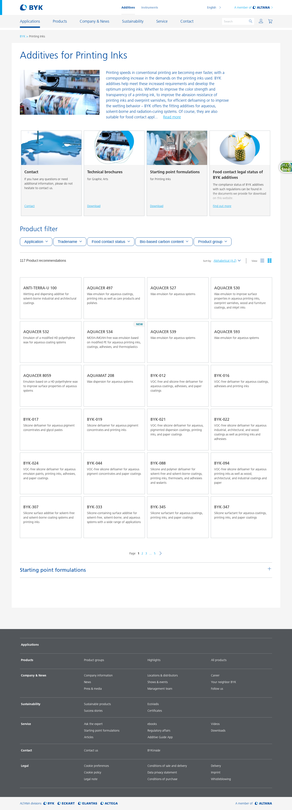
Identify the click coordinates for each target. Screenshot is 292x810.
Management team (159, 689)
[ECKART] (66, 803)
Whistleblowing (221, 779)
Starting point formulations (101, 730)
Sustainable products (97, 704)
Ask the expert (93, 724)
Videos (215, 724)
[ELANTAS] (87, 803)
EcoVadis (153, 704)
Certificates (154, 711)
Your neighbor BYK (223, 682)
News (87, 682)
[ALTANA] (263, 803)
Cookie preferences (96, 766)
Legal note (90, 779)
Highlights (153, 660)
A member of (243, 7)
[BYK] (48, 803)
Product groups (94, 660)
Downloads (218, 730)
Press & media (93, 689)
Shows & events (157, 682)
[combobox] (74, 313)
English (211, 7)
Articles (88, 737)
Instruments (149, 7)
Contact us (91, 750)
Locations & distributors (162, 675)
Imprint (215, 772)
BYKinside (153, 750)
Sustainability (30, 704)
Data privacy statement (162, 772)
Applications (30, 645)
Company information (98, 675)
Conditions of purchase (162, 779)
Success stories (93, 711)
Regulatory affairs (158, 730)
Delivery (216, 766)
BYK (22, 36)
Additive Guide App (160, 737)
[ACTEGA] (109, 803)
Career (215, 675)
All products (218, 660)
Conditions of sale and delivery (167, 766)
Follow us (217, 689)
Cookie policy (92, 772)
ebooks (152, 724)
